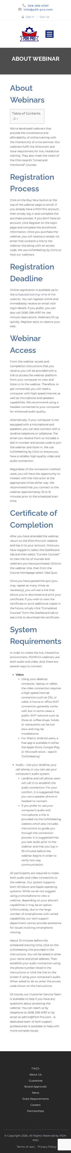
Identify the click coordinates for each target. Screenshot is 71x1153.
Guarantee (35, 1080)
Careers (35, 1105)
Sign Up (44, 16)
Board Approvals (35, 1086)
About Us (35, 1074)
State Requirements (35, 1098)
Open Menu (49, 34)
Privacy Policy (47, 1146)
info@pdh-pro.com (38, 9)
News (35, 1092)
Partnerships (35, 1111)
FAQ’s (35, 1068)
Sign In (30, 16)
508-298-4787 (38, 5)
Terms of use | (26, 1146)
